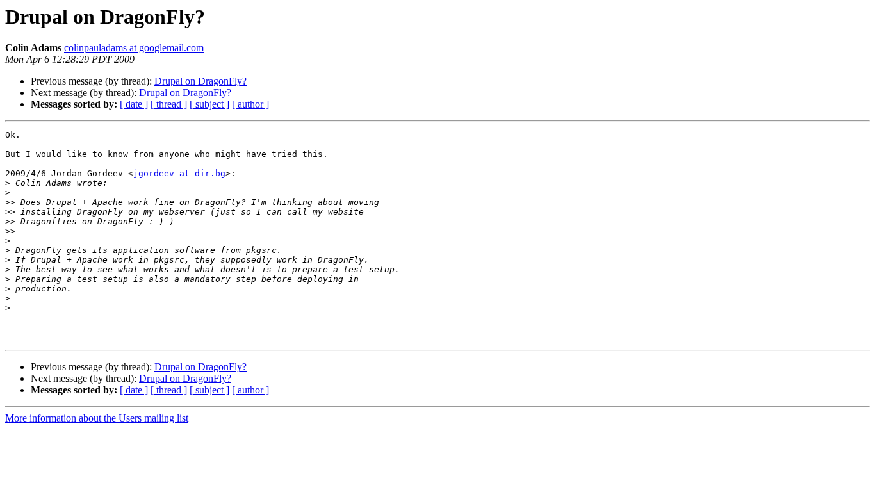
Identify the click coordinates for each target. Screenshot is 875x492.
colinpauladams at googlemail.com (134, 47)
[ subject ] (209, 104)
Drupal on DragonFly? (200, 81)
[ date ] (134, 104)
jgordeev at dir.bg (179, 173)
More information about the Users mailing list (96, 418)
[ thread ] (169, 104)
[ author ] (250, 104)
